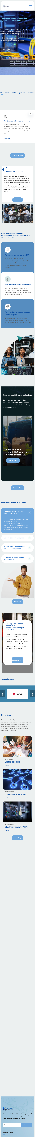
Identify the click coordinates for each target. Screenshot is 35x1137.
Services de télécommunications (17, 121)
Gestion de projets (12, 762)
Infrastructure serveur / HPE (16, 827)
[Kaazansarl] (6, 6)
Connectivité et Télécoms (15, 794)
